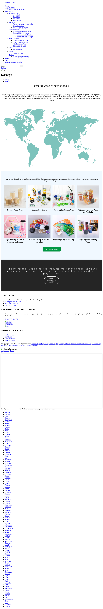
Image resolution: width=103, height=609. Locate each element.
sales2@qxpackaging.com (13, 302)
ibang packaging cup (19, 46)
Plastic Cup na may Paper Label (23, 24)
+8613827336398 (10, 305)
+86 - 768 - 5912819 (11, 303)
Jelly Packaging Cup (19, 44)
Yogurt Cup (12, 22)
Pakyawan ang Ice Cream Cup (81, 344)
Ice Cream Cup (14, 13)
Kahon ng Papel (18, 53)
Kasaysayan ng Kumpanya (17, 9)
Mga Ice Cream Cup (18, 345)
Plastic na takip (17, 49)
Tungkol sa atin (10, 8)
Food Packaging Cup (15, 38)
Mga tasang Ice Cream (63, 344)
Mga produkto (9, 11)
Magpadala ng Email (7, 351)
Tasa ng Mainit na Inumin (21, 33)
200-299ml (16, 17)
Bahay (7, 6)
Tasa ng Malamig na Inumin (22, 31)
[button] (52, 249)
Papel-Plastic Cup (18, 26)
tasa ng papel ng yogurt (20, 27)
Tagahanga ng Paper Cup (21, 56)
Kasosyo (7, 58)
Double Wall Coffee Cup (25, 35)
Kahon (11, 51)
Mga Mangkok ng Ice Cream (46, 344)
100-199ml (16, 15)
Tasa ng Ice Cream (32, 345)
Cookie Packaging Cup (20, 40)
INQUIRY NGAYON (12, 319)
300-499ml (16, 18)
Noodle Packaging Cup (20, 42)
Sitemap (34, 344)
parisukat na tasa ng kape (25, 37)
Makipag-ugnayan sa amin (13, 62)
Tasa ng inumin (14, 29)
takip (10, 47)
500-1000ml (17, 20)
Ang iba (11, 55)
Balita (7, 60)
